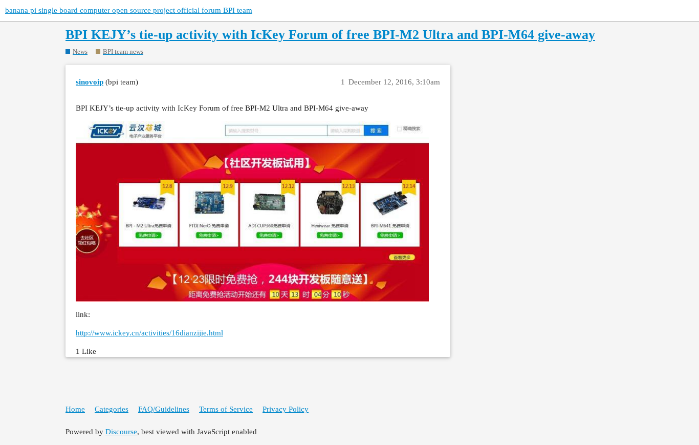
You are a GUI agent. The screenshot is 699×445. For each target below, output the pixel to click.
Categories (111, 409)
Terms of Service (226, 409)
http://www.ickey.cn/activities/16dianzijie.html (149, 333)
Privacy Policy (286, 409)
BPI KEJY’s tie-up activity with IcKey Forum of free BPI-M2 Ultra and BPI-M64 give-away (330, 34)
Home (75, 409)
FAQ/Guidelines (163, 409)
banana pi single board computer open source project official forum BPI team (128, 10)
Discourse (121, 432)
